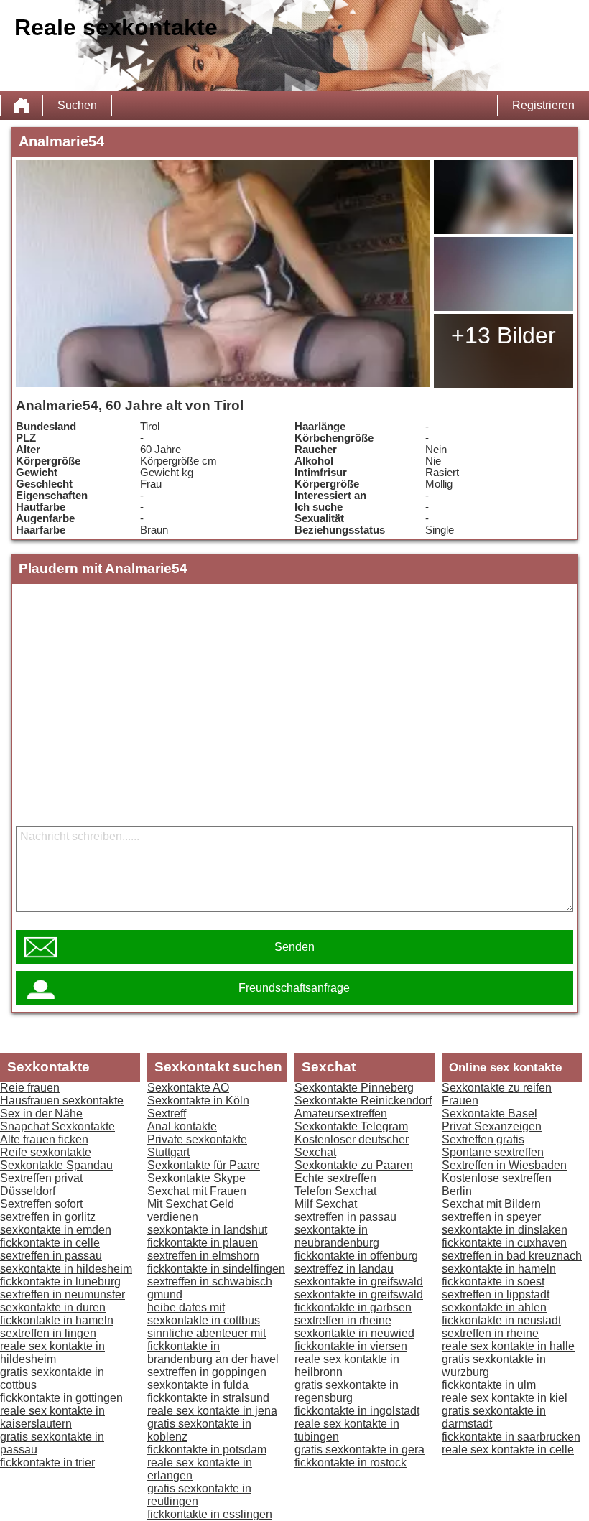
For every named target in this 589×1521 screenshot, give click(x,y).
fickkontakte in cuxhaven (504, 1243)
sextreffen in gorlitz (48, 1217)
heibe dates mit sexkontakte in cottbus (203, 1313)
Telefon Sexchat (335, 1191)
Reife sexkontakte (45, 1152)
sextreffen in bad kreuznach (512, 1256)
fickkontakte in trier (47, 1462)
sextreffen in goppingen (206, 1372)
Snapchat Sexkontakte (57, 1126)
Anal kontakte (182, 1126)
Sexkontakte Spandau (56, 1165)
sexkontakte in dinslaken (504, 1230)
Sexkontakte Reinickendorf (363, 1100)
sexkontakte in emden (55, 1230)
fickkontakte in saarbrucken (511, 1437)
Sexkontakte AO (188, 1088)
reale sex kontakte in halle (508, 1346)
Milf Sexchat (325, 1204)
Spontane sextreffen (493, 1152)
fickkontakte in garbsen (353, 1307)
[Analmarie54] (223, 273)
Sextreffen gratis (483, 1139)
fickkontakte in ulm (489, 1385)
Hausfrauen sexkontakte (62, 1100)
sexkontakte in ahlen (494, 1307)
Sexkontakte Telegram (351, 1126)
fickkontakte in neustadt (501, 1320)
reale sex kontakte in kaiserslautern (52, 1417)
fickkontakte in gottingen (61, 1398)
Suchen (77, 105)
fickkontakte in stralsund (208, 1398)
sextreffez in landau (344, 1268)
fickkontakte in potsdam (206, 1449)
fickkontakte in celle (50, 1243)
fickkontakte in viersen (350, 1346)
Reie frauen (30, 1088)
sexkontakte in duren (53, 1307)
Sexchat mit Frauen (196, 1191)
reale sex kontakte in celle (508, 1449)
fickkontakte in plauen (202, 1243)
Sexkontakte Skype (196, 1178)
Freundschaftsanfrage (294, 988)
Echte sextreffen (335, 1178)
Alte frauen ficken (44, 1139)
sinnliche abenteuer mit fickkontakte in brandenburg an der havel (213, 1346)
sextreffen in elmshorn (203, 1256)
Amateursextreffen (340, 1113)
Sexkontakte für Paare (203, 1165)
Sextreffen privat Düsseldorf (41, 1184)
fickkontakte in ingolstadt (356, 1411)
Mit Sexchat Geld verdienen (190, 1210)
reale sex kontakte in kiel (504, 1398)
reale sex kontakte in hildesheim (52, 1352)
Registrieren (543, 105)
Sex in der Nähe (41, 1113)
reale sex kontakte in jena (212, 1411)
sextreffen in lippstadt (495, 1294)
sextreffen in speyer (491, 1217)
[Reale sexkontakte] (21, 105)
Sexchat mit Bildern (491, 1204)
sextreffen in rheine (342, 1320)
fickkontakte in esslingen (209, 1514)
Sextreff (166, 1113)
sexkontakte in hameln (499, 1268)
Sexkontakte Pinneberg (354, 1088)
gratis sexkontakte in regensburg (346, 1391)
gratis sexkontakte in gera (359, 1449)
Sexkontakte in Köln (198, 1100)
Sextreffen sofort (41, 1204)
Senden (294, 947)
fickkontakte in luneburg (60, 1281)
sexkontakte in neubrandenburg (336, 1236)
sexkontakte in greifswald (358, 1281)
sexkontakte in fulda (198, 1385)
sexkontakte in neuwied (354, 1333)
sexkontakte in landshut (207, 1230)
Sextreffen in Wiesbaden (504, 1165)
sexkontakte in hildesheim (66, 1268)
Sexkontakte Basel (489, 1113)
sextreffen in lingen (48, 1333)
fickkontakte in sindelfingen (216, 1268)
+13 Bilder (503, 335)
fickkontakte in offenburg (356, 1256)
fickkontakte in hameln (56, 1320)
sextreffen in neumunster (62, 1294)
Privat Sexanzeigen (492, 1126)
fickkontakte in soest (493, 1281)
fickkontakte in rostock (350, 1462)
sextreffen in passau (51, 1256)
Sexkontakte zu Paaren (353, 1165)
